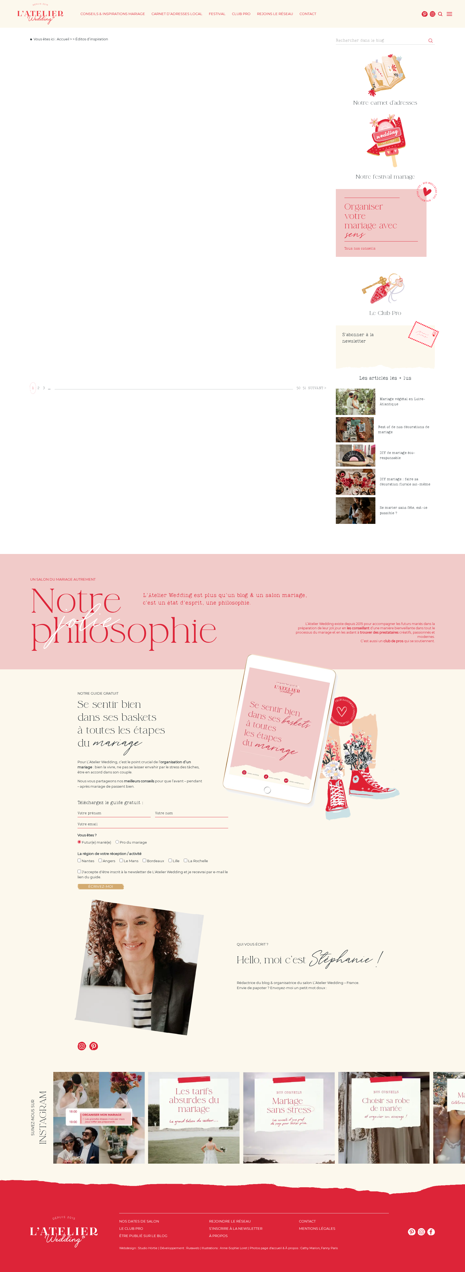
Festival (217, 14)
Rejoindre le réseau (230, 1221)
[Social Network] (424, 14)
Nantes (88, 861)
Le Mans (131, 861)
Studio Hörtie (147, 1248)
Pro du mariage (133, 842)
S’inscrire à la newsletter (235, 1229)
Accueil (63, 39)
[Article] (381, 223)
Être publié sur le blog (143, 1236)
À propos (218, 1236)
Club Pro (241, 14)
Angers (109, 861)
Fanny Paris (329, 1248)
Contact (308, 14)
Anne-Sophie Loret (233, 1248)
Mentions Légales (317, 1229)
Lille (176, 861)
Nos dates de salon (139, 1221)
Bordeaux (155, 861)
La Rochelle (198, 861)
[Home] (40, 13)
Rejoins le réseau (275, 14)
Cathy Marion (310, 1248)
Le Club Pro (131, 1229)
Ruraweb (192, 1248)
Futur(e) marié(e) (96, 842)
